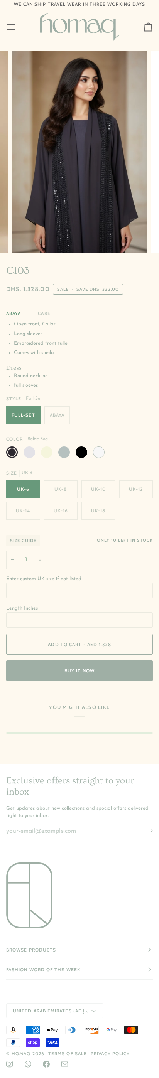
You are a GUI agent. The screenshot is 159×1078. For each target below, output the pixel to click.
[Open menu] (17, 27)
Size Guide (23, 540)
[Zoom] (26, 238)
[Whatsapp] (28, 1064)
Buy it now (79, 671)
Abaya (13, 313)
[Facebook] (46, 1064)
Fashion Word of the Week (43, 969)
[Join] (146, 830)
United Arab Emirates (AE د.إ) (51, 1011)
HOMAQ (21, 1053)
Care (44, 313)
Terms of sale (67, 1053)
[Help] (64, 1064)
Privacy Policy (110, 1053)
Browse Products (31, 950)
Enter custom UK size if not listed (43, 578)
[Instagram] (9, 1064)
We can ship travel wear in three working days (79, 4)
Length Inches (22, 608)
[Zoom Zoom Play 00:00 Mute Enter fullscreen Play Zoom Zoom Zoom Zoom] (79, 152)
